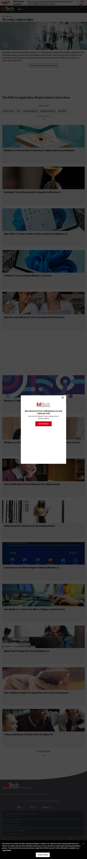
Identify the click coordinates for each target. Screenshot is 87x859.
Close (62, 397)
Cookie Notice (6, 850)
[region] (43, 849)
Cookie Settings (43, 855)
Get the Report (43, 424)
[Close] (83, 843)
